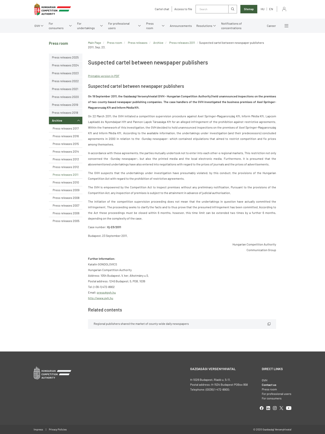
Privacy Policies (58, 429)
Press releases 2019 (65, 104)
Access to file (183, 9)
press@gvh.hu (106, 292)
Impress (38, 429)
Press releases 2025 (65, 57)
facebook (261, 408)
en (271, 9)
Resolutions (204, 25)
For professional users (119, 26)
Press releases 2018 (65, 112)
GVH (37, 25)
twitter (281, 408)
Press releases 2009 (66, 190)
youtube (288, 408)
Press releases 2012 (66, 167)
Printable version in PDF (103, 76)
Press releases (137, 42)
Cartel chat (162, 9)
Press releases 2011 (65, 174)
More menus (286, 26)
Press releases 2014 (66, 151)
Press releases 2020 (65, 96)
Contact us (269, 384)
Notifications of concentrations (231, 26)
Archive (57, 120)
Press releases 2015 (66, 143)
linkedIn (268, 408)
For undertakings (86, 26)
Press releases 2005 (66, 221)
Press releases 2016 (66, 136)
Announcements (181, 25)
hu (262, 9)
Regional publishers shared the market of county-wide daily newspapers (141, 323)
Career (271, 25)
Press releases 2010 (66, 182)
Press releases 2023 (65, 73)
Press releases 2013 (66, 159)
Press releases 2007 (66, 205)
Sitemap (249, 9)
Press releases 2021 (65, 89)
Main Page (94, 42)
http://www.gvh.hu (100, 298)
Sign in (284, 9)
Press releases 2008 (66, 197)
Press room (150, 26)
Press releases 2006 (66, 213)
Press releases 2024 (65, 65)
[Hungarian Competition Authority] (52, 9)
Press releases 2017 (66, 128)
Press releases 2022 (65, 81)
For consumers (272, 398)
